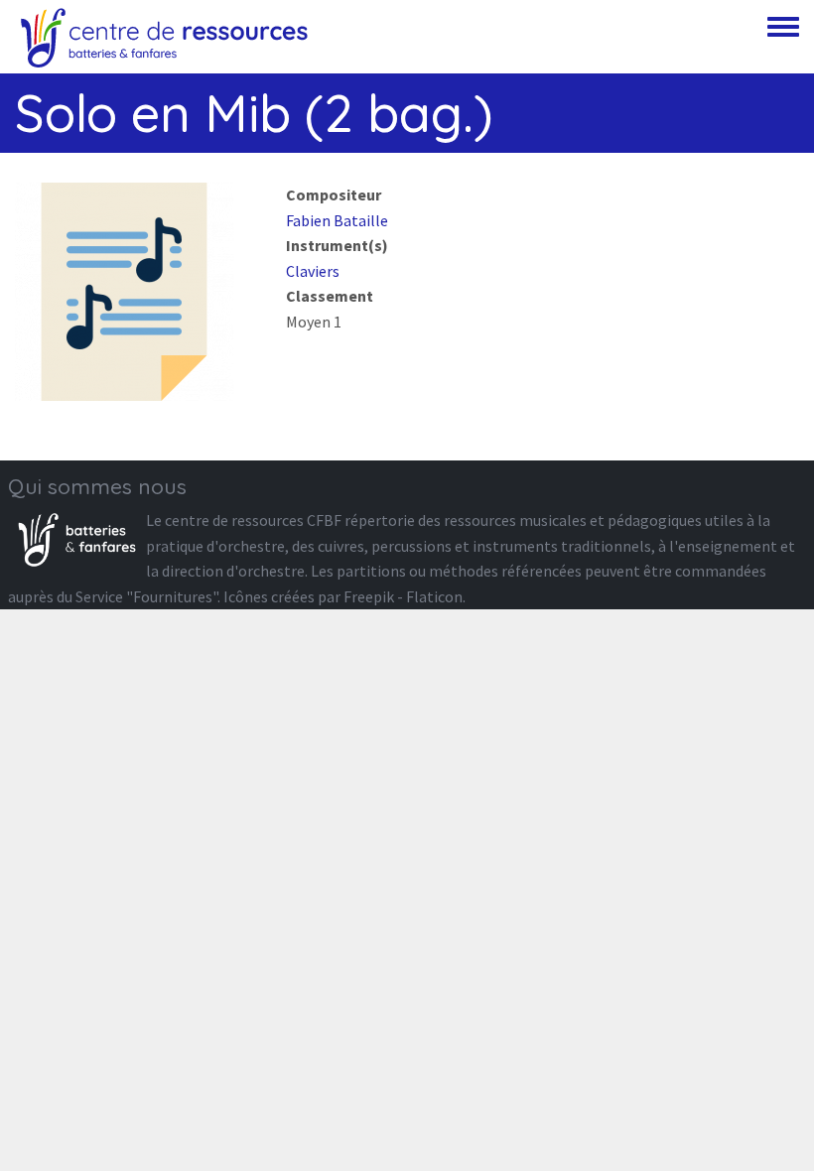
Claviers (312, 271)
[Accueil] (164, 36)
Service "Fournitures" (146, 596)
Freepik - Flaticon (403, 596)
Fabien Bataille (337, 220)
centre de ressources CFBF (253, 520)
